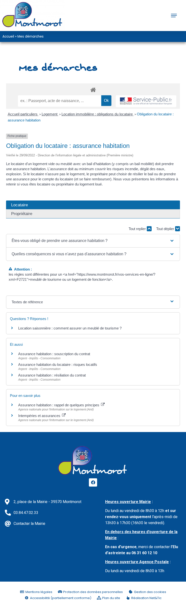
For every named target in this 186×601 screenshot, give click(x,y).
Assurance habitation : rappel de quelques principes (59, 405)
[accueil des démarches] (93, 89)
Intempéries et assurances (39, 416)
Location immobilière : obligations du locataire (98, 114)
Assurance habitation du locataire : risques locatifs (57, 364)
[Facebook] (93, 482)
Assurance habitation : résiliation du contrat (52, 375)
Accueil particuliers (23, 114)
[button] (93, 240)
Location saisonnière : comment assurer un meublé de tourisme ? (70, 328)
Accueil (8, 36)
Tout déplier (165, 229)
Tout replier (138, 229)
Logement (50, 114)
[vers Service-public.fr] (146, 101)
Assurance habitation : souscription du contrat (54, 354)
